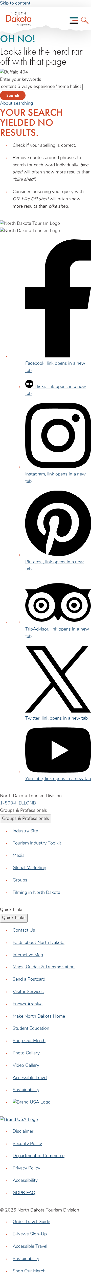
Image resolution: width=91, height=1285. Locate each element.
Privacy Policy (26, 1168)
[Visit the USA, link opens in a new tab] (32, 1102)
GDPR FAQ (24, 1193)
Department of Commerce (38, 1156)
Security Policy (27, 1144)
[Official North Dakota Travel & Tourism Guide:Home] (17, 20)
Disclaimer (23, 1131)
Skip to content (15, 3)
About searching (16, 103)
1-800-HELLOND (18, 803)
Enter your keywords (20, 80)
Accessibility (25, 1181)
